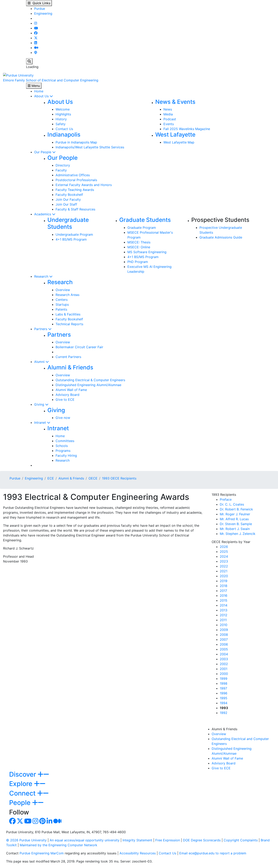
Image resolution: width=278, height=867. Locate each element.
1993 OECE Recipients (119, 478)
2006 (224, 644)
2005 (224, 649)
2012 (223, 615)
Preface (226, 499)
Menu (35, 86)
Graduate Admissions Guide (220, 237)
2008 (224, 635)
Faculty (61, 170)
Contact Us (64, 129)
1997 (223, 688)
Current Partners (68, 357)
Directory (63, 165)
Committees (65, 441)
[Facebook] (35, 33)
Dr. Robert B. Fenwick (236, 509)
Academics (43, 214)
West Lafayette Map (178, 142)
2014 (223, 605)
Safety (61, 124)
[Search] (29, 61)
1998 (223, 683)
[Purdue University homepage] (18, 75)
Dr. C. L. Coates (232, 504)
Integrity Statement (137, 840)
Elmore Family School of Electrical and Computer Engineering (50, 80)
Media (168, 114)
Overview (63, 290)
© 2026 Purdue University (26, 840)
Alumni (40, 362)
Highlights (63, 114)
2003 (224, 659)
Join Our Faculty (68, 199)
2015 (223, 600)
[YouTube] (36, 28)
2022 (224, 566)
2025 (224, 552)
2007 (224, 639)
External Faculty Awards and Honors (84, 185)
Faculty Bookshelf (69, 195)
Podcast (169, 119)
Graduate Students (145, 219)
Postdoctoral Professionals (76, 180)
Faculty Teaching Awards (75, 190)
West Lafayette (175, 134)
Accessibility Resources (137, 853)
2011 (223, 620)
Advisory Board (67, 395)
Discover (23, 774)
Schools (62, 446)
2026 (224, 547)
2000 (224, 674)
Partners (41, 329)
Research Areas (67, 295)
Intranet (40, 422)
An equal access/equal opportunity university (84, 840)
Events (168, 124)
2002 (224, 664)
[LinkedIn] (35, 43)
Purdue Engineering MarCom (42, 853)
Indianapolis (63, 134)
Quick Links (40, 3)
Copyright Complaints (241, 840)
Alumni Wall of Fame (71, 390)
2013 (223, 610)
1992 (223, 713)
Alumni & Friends (70, 367)
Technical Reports (69, 324)
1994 (223, 703)
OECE (93, 478)
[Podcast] (35, 52)
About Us (42, 96)
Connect (23, 793)
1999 (223, 679)
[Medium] (36, 48)
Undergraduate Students (68, 223)
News (167, 109)
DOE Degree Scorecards (202, 840)
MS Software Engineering (146, 252)
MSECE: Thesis (138, 242)
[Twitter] (35, 38)
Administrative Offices (73, 175)
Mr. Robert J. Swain (235, 529)
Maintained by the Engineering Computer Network (58, 845)
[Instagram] (35, 23)
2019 (223, 581)
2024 (224, 556)
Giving (39, 404)
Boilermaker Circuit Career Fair (79, 347)
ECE (50, 478)
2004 (224, 654)
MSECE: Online (138, 247)
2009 (224, 630)
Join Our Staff (66, 204)
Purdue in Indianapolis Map (76, 142)
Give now (63, 418)
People (20, 803)
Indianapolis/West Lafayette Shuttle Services (90, 147)
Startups (62, 304)
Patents (61, 309)
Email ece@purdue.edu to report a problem (212, 853)
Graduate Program (141, 228)
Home (38, 91)
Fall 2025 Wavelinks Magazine (186, 129)
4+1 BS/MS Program (71, 239)
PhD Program (137, 262)
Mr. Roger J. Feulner (235, 514)
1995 (223, 698)
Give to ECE (65, 399)
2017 (223, 591)
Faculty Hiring (66, 455)
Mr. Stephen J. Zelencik (237, 534)
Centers (62, 300)
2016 (223, 595)
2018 (223, 586)
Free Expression (167, 840)
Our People (43, 152)
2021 (223, 571)
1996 (223, 693)
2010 (223, 625)
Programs (63, 451)
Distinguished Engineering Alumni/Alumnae (88, 385)
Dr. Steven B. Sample (236, 524)
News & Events (175, 101)
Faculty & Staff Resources (75, 209)
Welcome (63, 109)
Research (41, 276)
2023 (224, 561)
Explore (21, 784)
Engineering (43, 13)
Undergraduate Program (74, 234)
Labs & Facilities (68, 314)
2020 (224, 576)
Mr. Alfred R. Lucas (234, 519)
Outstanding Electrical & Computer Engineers (90, 380)
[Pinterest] (42, 822)
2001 (223, 669)
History (61, 119)
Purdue (39, 9)
